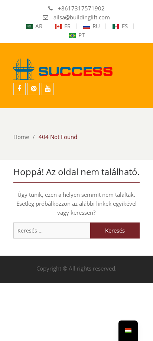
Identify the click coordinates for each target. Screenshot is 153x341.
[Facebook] (19, 89)
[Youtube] (48, 89)
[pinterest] (33, 89)
